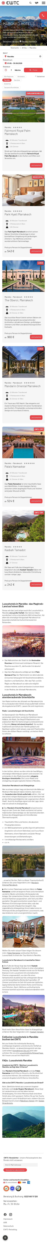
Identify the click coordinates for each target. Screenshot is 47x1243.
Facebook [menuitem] (5, 1214)
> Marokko (31, 48)
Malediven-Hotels (27, 1101)
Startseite (15, 48)
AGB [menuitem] (5, 1222)
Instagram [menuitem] (10, 1214)
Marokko (7, 80)
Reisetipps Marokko (11, 41)
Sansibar (17, 80)
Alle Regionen (8, 76)
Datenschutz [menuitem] (8, 1226)
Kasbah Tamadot (37, 1032)
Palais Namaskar (13, 953)
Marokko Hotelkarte (29, 41)
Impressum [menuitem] (7, 1219)
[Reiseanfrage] (38, 3)
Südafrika (7, 84)
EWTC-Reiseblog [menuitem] (10, 1229)
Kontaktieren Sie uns (21, 1050)
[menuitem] (38, 76)
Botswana (21, 76)
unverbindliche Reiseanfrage (31, 1053)
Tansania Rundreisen (11, 87)
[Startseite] (10, 2)
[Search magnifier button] (30, 3)
